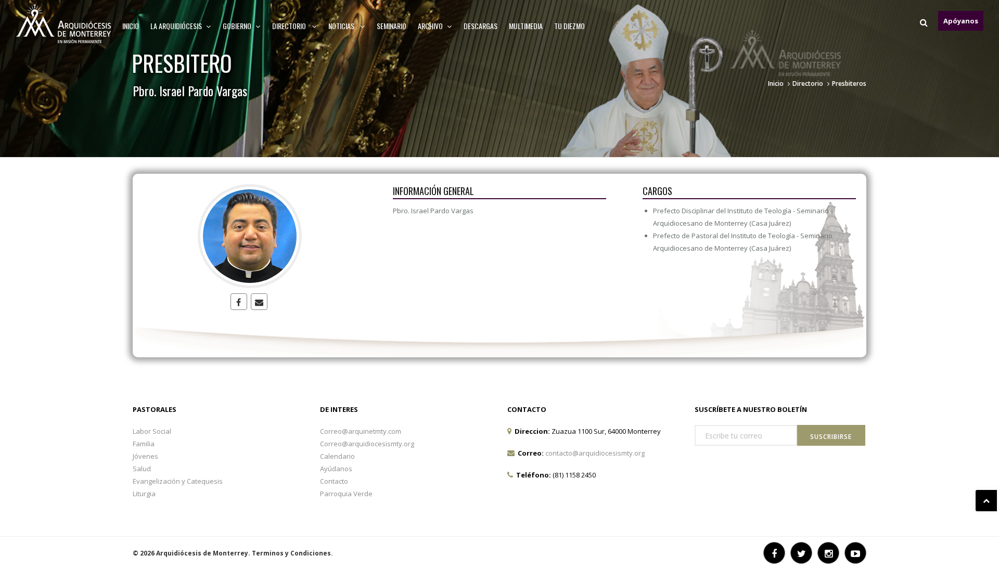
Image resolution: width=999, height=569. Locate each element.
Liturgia (144, 493)
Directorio (290, 25)
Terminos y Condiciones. (292, 553)
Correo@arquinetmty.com (360, 431)
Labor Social (152, 431)
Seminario (391, 25)
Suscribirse (831, 436)
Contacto (334, 481)
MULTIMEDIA (526, 25)
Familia (144, 443)
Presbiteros (849, 83)
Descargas (480, 25)
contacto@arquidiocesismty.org (595, 453)
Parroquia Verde (346, 493)
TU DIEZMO (569, 25)
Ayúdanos (336, 468)
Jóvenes (145, 456)
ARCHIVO (430, 25)
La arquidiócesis (176, 25)
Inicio (130, 25)
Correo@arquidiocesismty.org (367, 443)
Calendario (337, 456)
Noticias (342, 25)
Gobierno (237, 25)
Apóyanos (960, 20)
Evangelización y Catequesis (178, 481)
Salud (142, 468)
